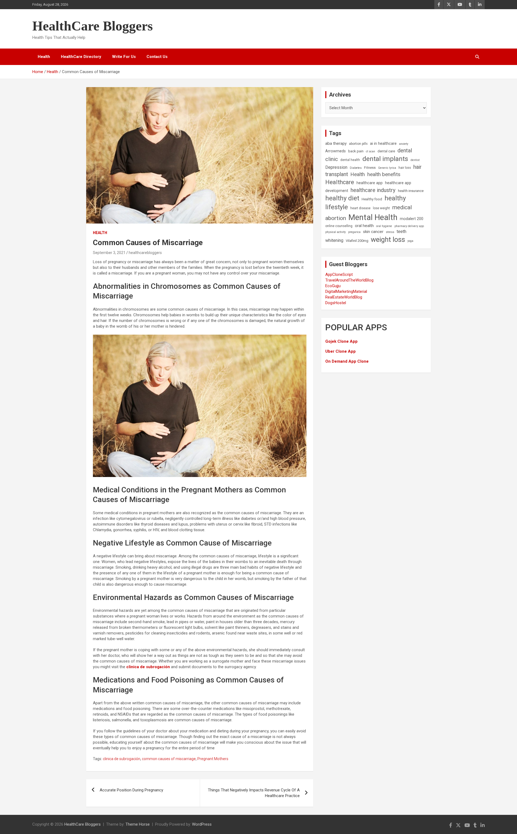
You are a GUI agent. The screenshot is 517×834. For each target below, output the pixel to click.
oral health (364, 225)
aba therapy (336, 143)
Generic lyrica (387, 168)
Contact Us (156, 56)
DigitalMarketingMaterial (346, 291)
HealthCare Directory (81, 56)
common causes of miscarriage (169, 759)
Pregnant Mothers (212, 759)
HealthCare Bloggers (92, 25)
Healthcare (339, 182)
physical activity (335, 232)
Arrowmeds (335, 151)
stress (390, 232)
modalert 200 (411, 219)
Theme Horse (137, 824)
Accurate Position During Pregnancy (131, 790)
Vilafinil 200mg (357, 241)
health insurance (411, 191)
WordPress (202, 824)
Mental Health (372, 217)
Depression (336, 167)
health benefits (383, 174)
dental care (386, 151)
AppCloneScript (339, 274)
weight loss (388, 239)
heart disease (360, 208)
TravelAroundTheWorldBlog (349, 280)
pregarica (354, 232)
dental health (350, 160)
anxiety (403, 144)
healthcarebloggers (145, 252)
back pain (356, 151)
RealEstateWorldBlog (343, 297)
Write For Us (124, 56)
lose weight (381, 208)
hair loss (405, 168)
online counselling (338, 226)
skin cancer (373, 231)
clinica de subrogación (121, 759)
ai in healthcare (383, 143)
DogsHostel (335, 302)
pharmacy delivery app (409, 226)
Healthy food (372, 199)
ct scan (370, 151)
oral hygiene (384, 226)
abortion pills (358, 144)
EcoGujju (333, 285)
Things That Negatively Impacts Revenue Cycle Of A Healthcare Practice (254, 793)
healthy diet (342, 198)
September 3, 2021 (109, 252)
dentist (415, 160)
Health (44, 56)
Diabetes (356, 168)
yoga (410, 241)
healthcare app (370, 183)
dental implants (385, 159)
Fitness (370, 168)
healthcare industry (373, 190)
